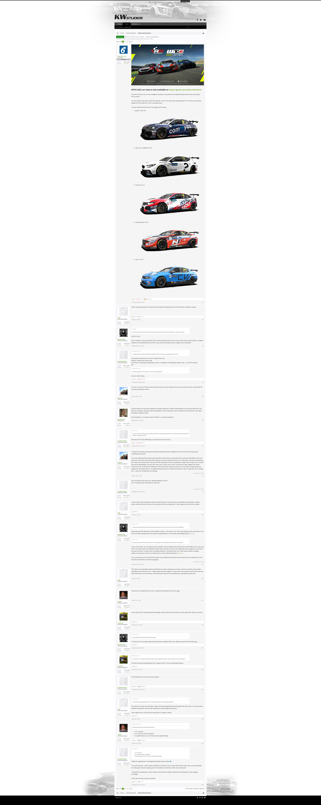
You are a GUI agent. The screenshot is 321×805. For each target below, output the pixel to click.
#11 (202, 564)
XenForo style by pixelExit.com (129, 803)
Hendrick (120, 623)
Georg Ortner (143, 39)
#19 (202, 743)
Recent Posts (128, 27)
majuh (119, 601)
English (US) (118, 797)
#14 (202, 625)
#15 (202, 648)
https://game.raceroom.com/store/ (185, 89)
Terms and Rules (202, 800)
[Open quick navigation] (203, 33)
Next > (130, 41)
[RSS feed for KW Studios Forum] (205, 798)
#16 (202, 669)
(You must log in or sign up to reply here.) (195, 788)
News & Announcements (128, 39)
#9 (202, 491)
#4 (202, 382)
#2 (202, 319)
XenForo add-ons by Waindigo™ (122, 801)
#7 (202, 446)
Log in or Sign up (185, 1)
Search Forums (119, 27)
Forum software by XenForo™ (128, 800)
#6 (202, 420)
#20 (202, 784)
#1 (202, 302)
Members (135, 24)
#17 (202, 689)
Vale (119, 318)
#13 (202, 600)
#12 (202, 578)
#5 (202, 396)
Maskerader (121, 339)
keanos (120, 398)
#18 (202, 719)
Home (119, 24)
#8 (202, 475)
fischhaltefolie (122, 361)
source (192, 533)
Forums (126, 24)
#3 (202, 346)
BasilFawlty (121, 419)
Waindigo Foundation (137, 801)
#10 (202, 514)
